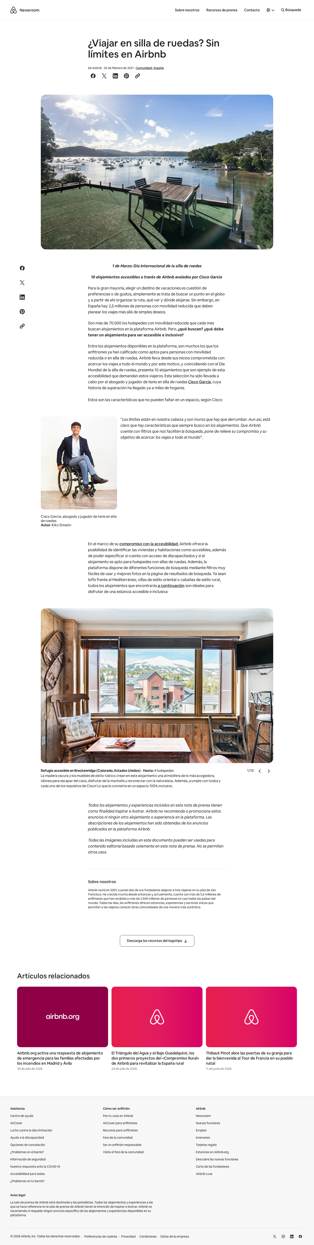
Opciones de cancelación (27, 1145)
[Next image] (268, 770)
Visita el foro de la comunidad (123, 1152)
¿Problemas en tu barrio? (27, 1181)
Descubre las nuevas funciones (217, 1159)
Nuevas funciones (208, 1123)
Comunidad (144, 68)
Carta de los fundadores (212, 1166)
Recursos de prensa (221, 10)
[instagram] (283, 1236)
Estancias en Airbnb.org (212, 1152)
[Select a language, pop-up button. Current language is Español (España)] (271, 10)
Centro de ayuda (21, 1116)
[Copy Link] (137, 76)
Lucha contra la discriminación (31, 1130)
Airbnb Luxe (204, 1174)
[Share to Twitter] (104, 76)
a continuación (171, 585)
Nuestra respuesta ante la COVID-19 (35, 1166)
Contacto (252, 10)
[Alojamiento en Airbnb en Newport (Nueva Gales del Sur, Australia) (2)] (157, 172)
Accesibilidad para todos (27, 1174)
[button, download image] (264, 104)
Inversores (203, 1137)
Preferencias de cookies (100, 1236)
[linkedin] (291, 1236)
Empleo (201, 1130)
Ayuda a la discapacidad (27, 1137)
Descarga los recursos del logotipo (154, 940)
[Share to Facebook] (93, 76)
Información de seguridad (28, 1159)
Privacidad (128, 1236)
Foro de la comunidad (118, 1137)
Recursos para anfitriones (120, 1130)
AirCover (16, 1123)
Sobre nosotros (187, 10)
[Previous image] (260, 770)
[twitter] (274, 1236)
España (159, 68)
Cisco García (199, 381)
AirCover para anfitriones (120, 1123)
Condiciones (148, 1236)
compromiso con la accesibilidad (148, 543)
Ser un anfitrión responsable (122, 1145)
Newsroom (29, 10)
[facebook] (300, 1236)
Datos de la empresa (174, 1236)
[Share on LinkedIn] (115, 76)
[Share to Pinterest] (126, 76)
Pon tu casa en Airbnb (118, 1116)
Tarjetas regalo (206, 1145)
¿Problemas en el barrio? (27, 1152)
